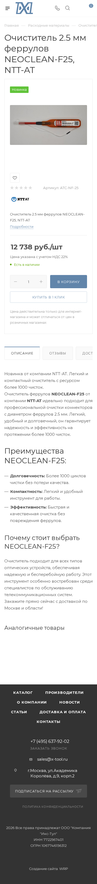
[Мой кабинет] (77, 8)
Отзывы (57, 353)
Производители (64, 692)
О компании (32, 702)
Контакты (48, 721)
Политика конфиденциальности (52, 807)
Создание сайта (43, 868)
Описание (22, 353)
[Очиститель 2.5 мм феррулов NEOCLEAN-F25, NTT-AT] (48, 124)
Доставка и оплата (63, 712)
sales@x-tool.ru (52, 759)
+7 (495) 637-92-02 (49, 741)
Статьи (19, 712)
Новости (69, 702)
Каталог (23, 692)
